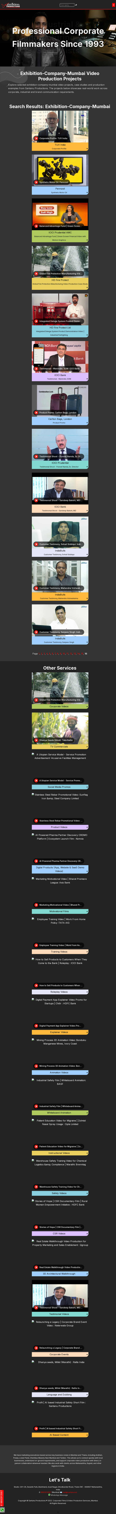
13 (75, 653)
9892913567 (46, 1492)
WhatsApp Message (59, 1495)
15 (82, 653)
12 (71, 653)
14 (78, 653)
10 (64, 653)
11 (67, 653)
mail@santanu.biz (70, 1492)
